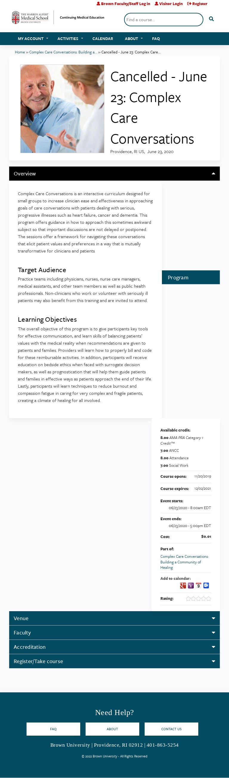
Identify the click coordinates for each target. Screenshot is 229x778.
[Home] (58, 19)
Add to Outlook (206, 585)
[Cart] (214, 5)
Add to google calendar (183, 585)
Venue (21, 618)
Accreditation (30, 647)
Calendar (102, 38)
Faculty (22, 632)
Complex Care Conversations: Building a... (63, 52)
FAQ (156, 38)
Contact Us (171, 728)
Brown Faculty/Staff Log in (125, 3)
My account (31, 38)
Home (20, 52)
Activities (68, 38)
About (131, 38)
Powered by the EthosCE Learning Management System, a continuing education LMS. (199, 768)
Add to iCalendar (199, 585)
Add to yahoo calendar (191, 585)
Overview (25, 173)
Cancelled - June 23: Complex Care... (131, 52)
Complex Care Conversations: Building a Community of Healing (184, 561)
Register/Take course (38, 661)
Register (200, 3)
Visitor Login (171, 3)
